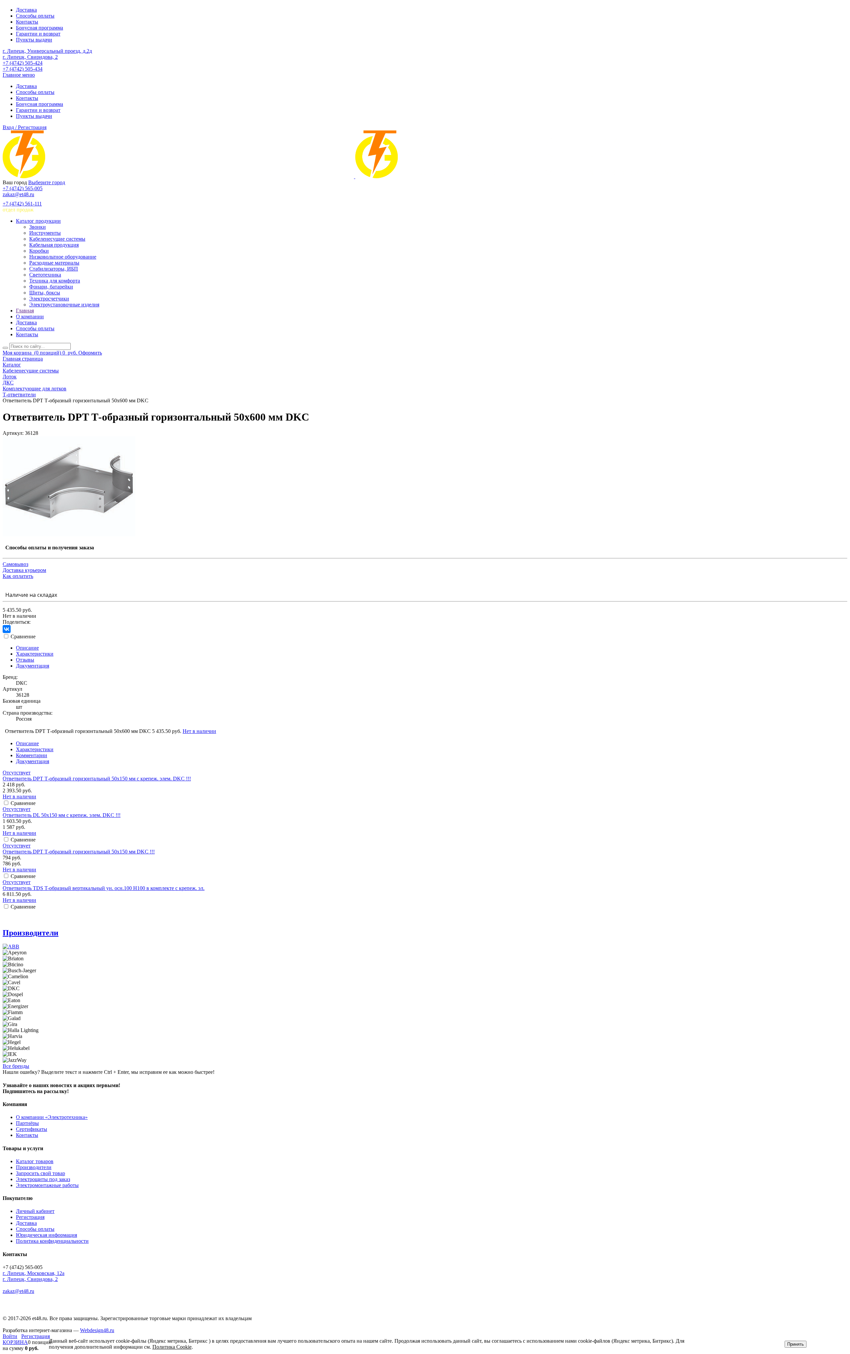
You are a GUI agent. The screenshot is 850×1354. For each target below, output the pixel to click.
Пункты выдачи (34, 39)
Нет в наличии (199, 731)
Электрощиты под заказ (43, 1179)
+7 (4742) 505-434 (22, 69)
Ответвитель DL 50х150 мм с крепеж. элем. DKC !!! (62, 815)
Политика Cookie (172, 1347)
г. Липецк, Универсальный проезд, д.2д (47, 51)
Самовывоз (15, 564)
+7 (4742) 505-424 (22, 63)
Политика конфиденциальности (52, 1241)
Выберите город (46, 182)
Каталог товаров (34, 1161)
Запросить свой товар (40, 1173)
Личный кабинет (35, 1211)
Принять (795, 1344)
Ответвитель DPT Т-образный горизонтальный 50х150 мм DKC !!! (79, 851)
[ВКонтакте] (7, 629)
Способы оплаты (35, 16)
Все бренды (16, 1066)
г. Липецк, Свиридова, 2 (30, 57)
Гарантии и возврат (38, 34)
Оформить (90, 353)
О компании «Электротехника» (52, 1117)
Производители (30, 932)
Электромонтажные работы (47, 1185)
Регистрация (30, 1217)
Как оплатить (18, 576)
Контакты (27, 22)
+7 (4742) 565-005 (22, 188)
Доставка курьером (24, 570)
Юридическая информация (46, 1235)
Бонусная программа (39, 28)
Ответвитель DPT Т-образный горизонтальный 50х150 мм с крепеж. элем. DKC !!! (97, 778)
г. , (33, 1273)
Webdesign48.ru (97, 1330)
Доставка (26, 10)
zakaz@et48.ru (18, 194)
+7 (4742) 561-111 (22, 203)
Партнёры (27, 1123)
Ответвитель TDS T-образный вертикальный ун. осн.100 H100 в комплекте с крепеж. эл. (104, 888)
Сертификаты (31, 1129)
